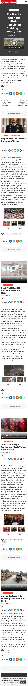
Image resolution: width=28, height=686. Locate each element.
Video (12, 10)
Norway (20, 233)
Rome (9, 86)
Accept (23, 682)
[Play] (6, 47)
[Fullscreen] (21, 47)
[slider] (12, 47)
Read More (14, 684)
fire (5, 86)
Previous (3, 126)
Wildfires (12, 652)
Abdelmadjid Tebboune (9, 650)
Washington (4, 541)
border (6, 390)
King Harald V (15, 233)
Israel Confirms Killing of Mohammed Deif (22, 104)
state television (14, 86)
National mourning (5, 652)
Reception (6, 539)
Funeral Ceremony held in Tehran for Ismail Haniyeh (6, 104)
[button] (14, 43)
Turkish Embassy (13, 539)
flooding (14, 390)
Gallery (6, 135)
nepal (23, 390)
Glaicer (19, 390)
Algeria (16, 650)
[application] (14, 43)
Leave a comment (14, 113)
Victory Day (20, 539)
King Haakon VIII (8, 233)
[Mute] (19, 47)
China (10, 390)
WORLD (17, 10)
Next (25, 126)
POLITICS (17, 135)
